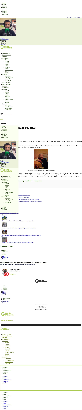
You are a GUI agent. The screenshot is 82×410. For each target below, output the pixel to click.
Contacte (4, 4)
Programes (5, 381)
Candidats (5, 376)
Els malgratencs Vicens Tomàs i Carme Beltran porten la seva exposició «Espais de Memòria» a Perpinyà (22, 201)
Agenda (4, 373)
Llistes (4, 378)
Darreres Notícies (7, 379)
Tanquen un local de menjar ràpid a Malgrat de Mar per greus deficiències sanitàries (18, 220)
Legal (4, 299)
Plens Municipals (9, 77)
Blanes (3, 253)
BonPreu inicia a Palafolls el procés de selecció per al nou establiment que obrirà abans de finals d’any (21, 235)
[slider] (78, 325)
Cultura (6, 68)
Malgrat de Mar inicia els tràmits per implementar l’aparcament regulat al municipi (17, 242)
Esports (6, 71)
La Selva (4, 254)
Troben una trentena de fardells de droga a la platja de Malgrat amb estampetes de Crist (18, 228)
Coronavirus (8, 80)
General (7, 61)
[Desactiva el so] (75, 325)
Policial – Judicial (9, 70)
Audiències (4, 7)
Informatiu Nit (2, 38)
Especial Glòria (8, 79)
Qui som (4, 3)
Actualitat (4, 60)
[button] (1, 119)
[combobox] (5, 114)
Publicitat (4, 6)
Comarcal (7, 64)
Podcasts (4, 56)
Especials (4, 74)
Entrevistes (7, 76)
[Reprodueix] (2, 325)
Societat (7, 63)
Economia (7, 67)
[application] (41, 325)
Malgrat (4, 250)
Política (6, 65)
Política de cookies (6, 298)
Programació (5, 58)
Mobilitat (7, 73)
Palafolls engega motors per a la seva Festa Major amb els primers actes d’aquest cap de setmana (20, 199)
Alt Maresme (5, 251)
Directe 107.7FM (6, 53)
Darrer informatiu (6, 55)
